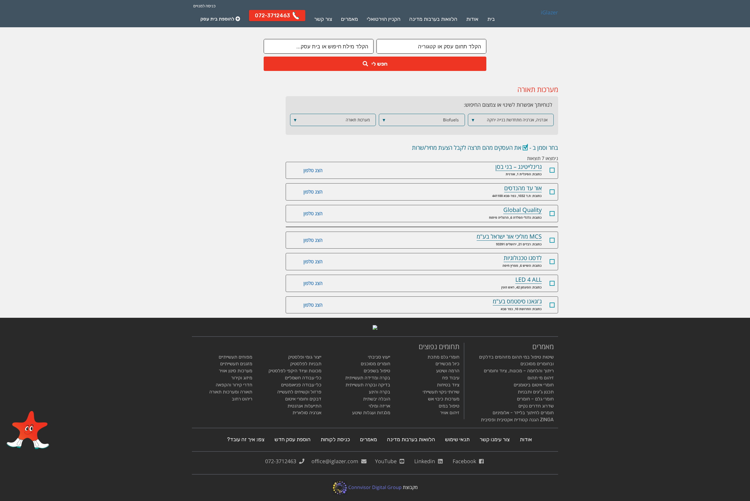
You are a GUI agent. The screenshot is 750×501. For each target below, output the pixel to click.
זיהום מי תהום (540, 378)
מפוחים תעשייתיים (235, 357)
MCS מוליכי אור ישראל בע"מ (509, 236)
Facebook (466, 461)
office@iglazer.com (336, 461)
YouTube (387, 461)
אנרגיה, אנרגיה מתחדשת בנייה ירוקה (509, 120)
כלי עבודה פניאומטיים (301, 385)
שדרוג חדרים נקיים (536, 406)
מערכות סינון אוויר (235, 370)
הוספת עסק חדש (293, 439)
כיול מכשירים (447, 363)
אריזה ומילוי (379, 406)
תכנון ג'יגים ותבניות (536, 392)
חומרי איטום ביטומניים (534, 385)
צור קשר (323, 19)
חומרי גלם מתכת (443, 357)
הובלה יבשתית (376, 399)
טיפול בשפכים (377, 370)
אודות (472, 19)
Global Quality (522, 210)
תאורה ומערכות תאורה (230, 392)
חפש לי (378, 64)
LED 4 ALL (528, 279)
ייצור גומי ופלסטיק (304, 357)
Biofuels (420, 120)
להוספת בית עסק (218, 18)
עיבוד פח (450, 378)
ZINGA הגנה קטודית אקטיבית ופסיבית (517, 419)
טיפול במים (449, 406)
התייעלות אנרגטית (304, 406)
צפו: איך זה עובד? (246, 439)
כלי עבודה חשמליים (303, 378)
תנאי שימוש (457, 439)
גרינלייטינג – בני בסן (518, 167)
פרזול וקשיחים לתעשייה (299, 392)
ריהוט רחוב (242, 399)
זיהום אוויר (449, 412)
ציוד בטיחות (448, 385)
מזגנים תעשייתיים (236, 363)
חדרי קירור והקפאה (234, 385)
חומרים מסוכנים (375, 363)
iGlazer (549, 12)
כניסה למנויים (204, 6)
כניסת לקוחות (335, 439)
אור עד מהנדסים (523, 188)
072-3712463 (282, 461)
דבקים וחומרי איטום (303, 399)
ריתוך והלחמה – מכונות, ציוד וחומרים (519, 370)
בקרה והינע (379, 392)
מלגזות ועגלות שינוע (371, 412)
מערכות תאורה (331, 120)
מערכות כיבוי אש (443, 399)
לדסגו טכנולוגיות (523, 258)
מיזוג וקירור (241, 378)
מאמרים (349, 19)
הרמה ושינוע (447, 370)
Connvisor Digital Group (374, 487)
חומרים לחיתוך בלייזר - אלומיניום (523, 412)
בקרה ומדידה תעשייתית (367, 378)
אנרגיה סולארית (306, 412)
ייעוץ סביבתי (379, 357)
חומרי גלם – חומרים (535, 399)
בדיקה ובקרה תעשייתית (367, 385)
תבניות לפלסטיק (305, 363)
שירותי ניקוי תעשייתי (441, 392)
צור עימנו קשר (495, 439)
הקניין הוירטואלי (383, 19)
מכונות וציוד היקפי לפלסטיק (294, 370)
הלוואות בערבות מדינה (433, 19)
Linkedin (426, 461)
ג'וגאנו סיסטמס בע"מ (517, 301)
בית (491, 19)
